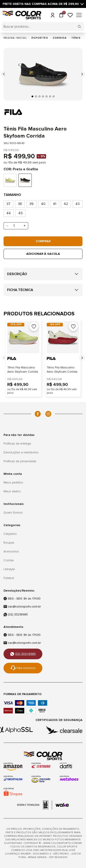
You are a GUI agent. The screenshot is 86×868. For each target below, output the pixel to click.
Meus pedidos (13, 482)
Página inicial (15, 38)
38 (20, 204)
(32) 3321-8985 (25, 654)
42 (66, 204)
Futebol (9, 578)
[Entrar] (52, 15)
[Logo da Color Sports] (43, 756)
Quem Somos (13, 512)
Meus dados (12, 491)
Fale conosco (26, 668)
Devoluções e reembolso (21, 452)
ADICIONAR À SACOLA (43, 254)
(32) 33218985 (18, 614)
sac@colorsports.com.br (24, 606)
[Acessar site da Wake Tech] (62, 805)
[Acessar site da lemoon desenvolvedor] (34, 805)
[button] (32, 96)
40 (43, 204)
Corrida (9, 560)
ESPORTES (40, 38)
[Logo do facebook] (38, 414)
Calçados (10, 534)
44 (8, 213)
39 (31, 204)
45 (20, 213)
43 (77, 204)
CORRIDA (60, 38)
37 (8, 204)
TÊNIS (75, 38)
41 (54, 204)
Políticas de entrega (17, 443)
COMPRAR (43, 241)
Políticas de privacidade (20, 461)
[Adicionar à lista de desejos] (33, 326)
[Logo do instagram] (48, 414)
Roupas (9, 542)
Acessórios (11, 551)
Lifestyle (9, 569)
